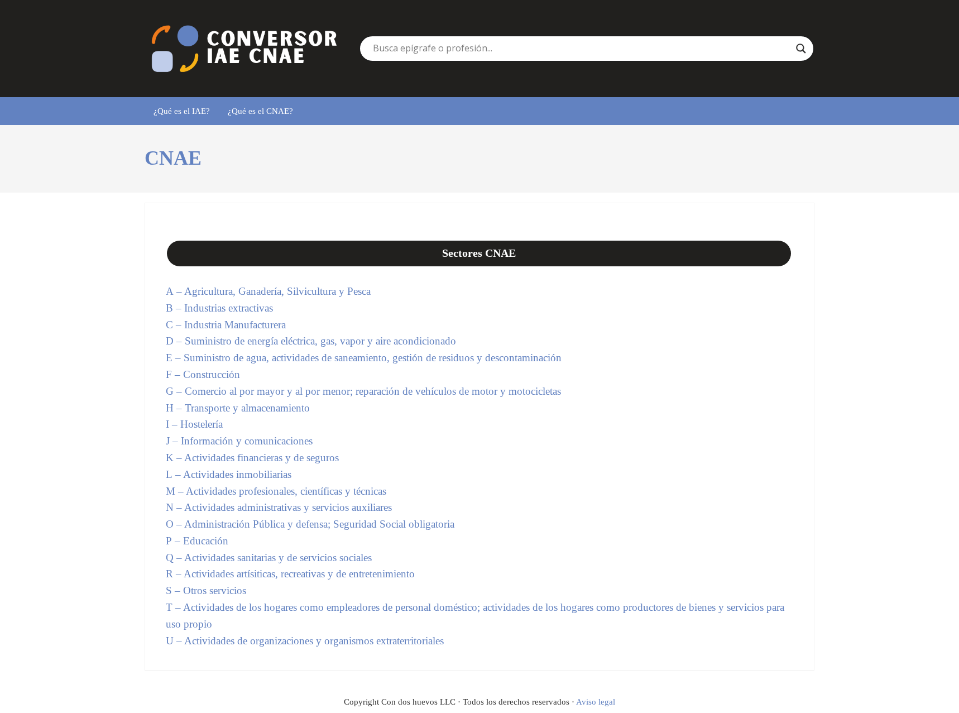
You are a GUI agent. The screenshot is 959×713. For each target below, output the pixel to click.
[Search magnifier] (801, 48)
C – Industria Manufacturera (226, 325)
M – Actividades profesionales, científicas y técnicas (276, 491)
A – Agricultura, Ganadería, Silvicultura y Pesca (268, 291)
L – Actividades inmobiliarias (228, 474)
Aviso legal (595, 701)
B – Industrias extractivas (219, 308)
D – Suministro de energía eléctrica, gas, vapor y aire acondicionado (311, 341)
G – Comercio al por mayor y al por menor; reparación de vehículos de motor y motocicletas (363, 391)
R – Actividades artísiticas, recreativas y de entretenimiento (290, 574)
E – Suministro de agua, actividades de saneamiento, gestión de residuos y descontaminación (364, 357)
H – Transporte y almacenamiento (238, 408)
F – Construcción (203, 374)
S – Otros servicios (206, 590)
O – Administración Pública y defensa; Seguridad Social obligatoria (310, 524)
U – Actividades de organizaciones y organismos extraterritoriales (305, 641)
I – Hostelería (194, 424)
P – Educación (197, 541)
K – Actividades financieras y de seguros (252, 457)
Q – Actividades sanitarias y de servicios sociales (269, 557)
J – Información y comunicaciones (239, 441)
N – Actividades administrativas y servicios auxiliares (279, 507)
